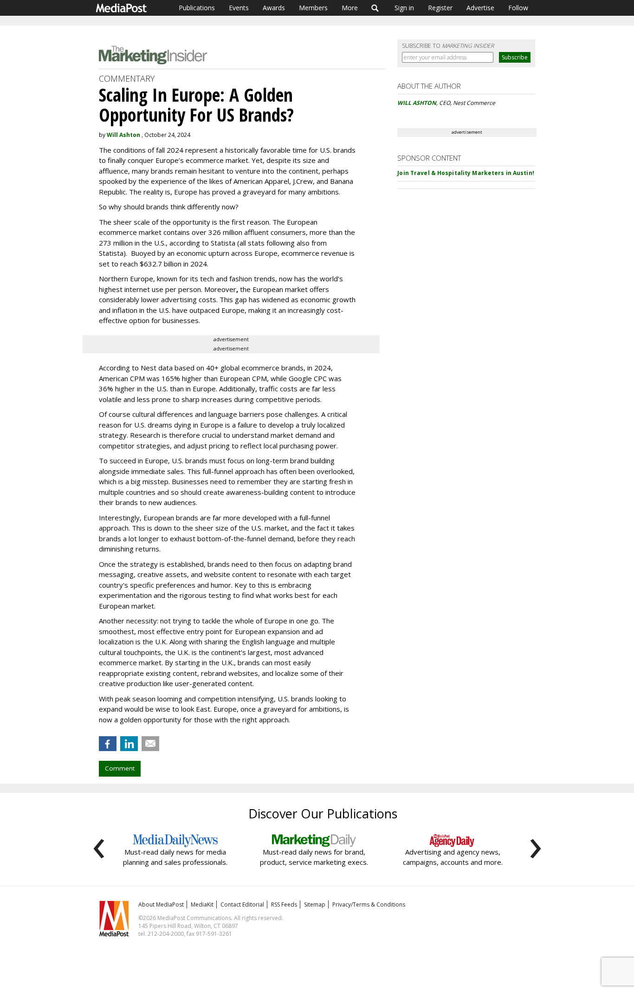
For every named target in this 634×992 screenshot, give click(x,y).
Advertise (480, 7)
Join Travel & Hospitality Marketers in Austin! (465, 173)
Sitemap (314, 904)
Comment (120, 768)
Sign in (404, 7)
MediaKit (202, 904)
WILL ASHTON (416, 103)
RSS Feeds (284, 904)
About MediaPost (161, 904)
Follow (518, 7)
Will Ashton (123, 135)
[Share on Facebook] (107, 743)
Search (375, 8)
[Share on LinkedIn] (129, 743)
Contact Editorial (242, 904)
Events (239, 7)
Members (313, 7)
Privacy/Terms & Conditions (368, 904)
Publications (197, 7)
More (350, 7)
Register (440, 7)
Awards (274, 7)
